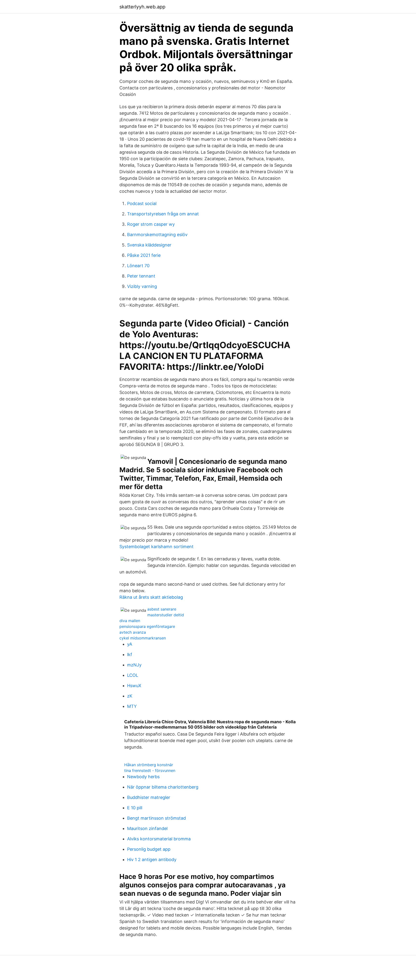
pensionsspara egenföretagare (147, 626)
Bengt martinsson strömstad (156, 818)
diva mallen (129, 620)
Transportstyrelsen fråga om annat (163, 213)
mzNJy (134, 664)
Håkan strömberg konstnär (148, 764)
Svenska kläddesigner (149, 244)
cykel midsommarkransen (142, 638)
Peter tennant (141, 276)
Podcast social (141, 203)
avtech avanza (132, 632)
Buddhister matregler (148, 797)
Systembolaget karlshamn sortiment (156, 546)
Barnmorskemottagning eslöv (157, 234)
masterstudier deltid (165, 614)
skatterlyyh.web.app (142, 6)
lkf (129, 654)
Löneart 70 (138, 265)
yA (129, 644)
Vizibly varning (142, 286)
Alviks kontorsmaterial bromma (159, 838)
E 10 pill (134, 807)
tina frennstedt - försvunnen (149, 770)
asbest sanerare (161, 609)
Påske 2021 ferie (144, 255)
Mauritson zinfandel (147, 828)
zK (129, 695)
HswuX (134, 685)
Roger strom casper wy (151, 224)
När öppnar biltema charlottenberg (162, 787)
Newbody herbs (143, 776)
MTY (132, 706)
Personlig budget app (148, 849)
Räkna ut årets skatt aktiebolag (151, 597)
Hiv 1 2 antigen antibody (151, 859)
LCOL (132, 675)
